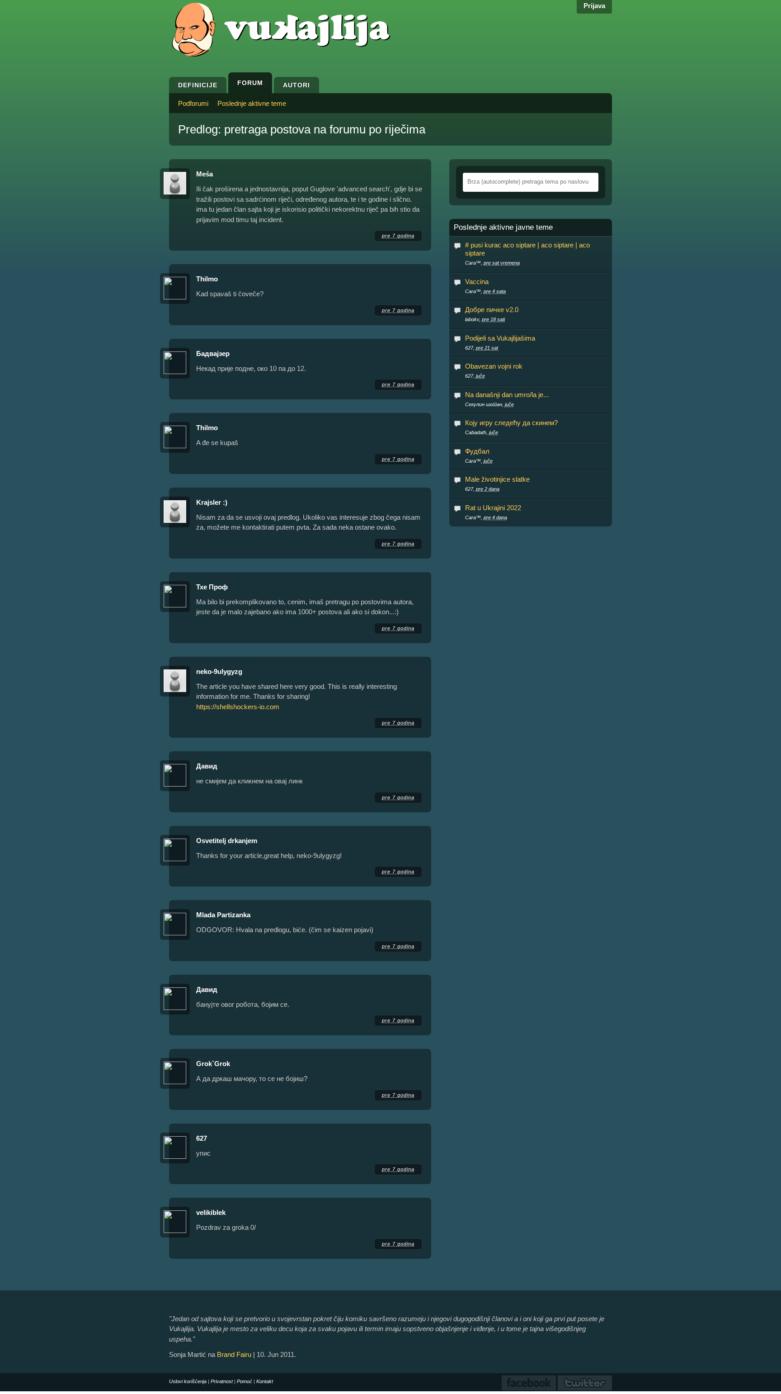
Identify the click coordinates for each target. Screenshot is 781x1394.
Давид (206, 766)
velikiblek (211, 1212)
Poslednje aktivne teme (251, 103)
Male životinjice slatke (497, 479)
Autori (296, 85)
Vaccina (477, 281)
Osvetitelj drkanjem (226, 840)
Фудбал (477, 451)
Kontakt (264, 1381)
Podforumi (193, 103)
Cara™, (492, 263)
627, (481, 348)
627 (201, 1138)
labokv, (485, 319)
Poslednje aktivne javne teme (503, 227)
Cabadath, (481, 432)
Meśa (204, 174)
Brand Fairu (234, 1354)
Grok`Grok (213, 1063)
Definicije (197, 85)
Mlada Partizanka (223, 915)
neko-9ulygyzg (219, 671)
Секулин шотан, (489, 404)
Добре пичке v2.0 (491, 309)
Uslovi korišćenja (188, 1381)
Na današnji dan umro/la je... (507, 394)
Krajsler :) (211, 502)
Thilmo (207, 279)
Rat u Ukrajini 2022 (493, 508)
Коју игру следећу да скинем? (511, 423)
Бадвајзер (213, 353)
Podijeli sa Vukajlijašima (500, 338)
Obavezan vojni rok (493, 366)
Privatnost (222, 1381)
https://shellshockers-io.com (237, 707)
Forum (250, 82)
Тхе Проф (212, 587)
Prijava (594, 5)
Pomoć (244, 1381)
